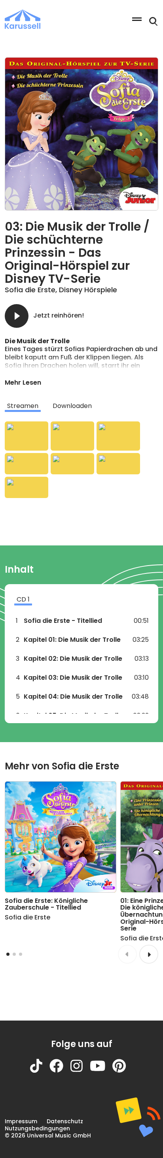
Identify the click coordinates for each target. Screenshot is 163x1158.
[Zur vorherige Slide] (127, 954)
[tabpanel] (81, 459)
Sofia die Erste (30, 290)
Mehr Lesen (23, 382)
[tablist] (81, 406)
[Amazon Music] (72, 436)
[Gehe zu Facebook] (59, 1070)
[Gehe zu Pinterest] (122, 1070)
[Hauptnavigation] (137, 19)
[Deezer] (26, 463)
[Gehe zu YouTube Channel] (101, 1070)
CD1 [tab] (23, 599)
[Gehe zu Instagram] (80, 1070)
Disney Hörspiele (88, 290)
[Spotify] (118, 436)
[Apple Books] (26, 487)
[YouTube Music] (118, 463)
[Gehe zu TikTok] (39, 1070)
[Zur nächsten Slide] (148, 954)
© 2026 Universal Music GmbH (48, 1135)
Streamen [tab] (22, 405)
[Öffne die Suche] (153, 21)
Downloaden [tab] (72, 405)
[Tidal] (72, 463)
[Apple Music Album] (26, 436)
